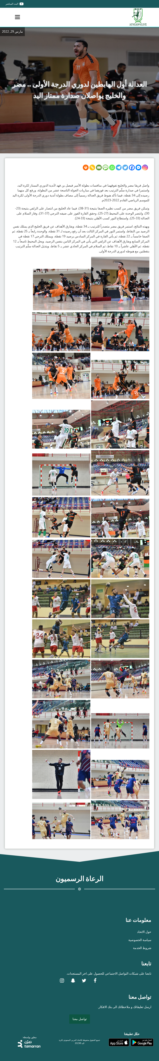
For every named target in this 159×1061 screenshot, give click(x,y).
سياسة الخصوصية (139, 940)
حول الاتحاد (144, 932)
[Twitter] (125, 167)
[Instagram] (145, 167)
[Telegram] (119, 167)
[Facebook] (132, 167)
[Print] (86, 167)
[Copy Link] (92, 167)
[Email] (99, 167)
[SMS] (105, 167)
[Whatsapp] (112, 167)
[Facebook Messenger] (138, 167)
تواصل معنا (80, 1019)
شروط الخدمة (142, 948)
